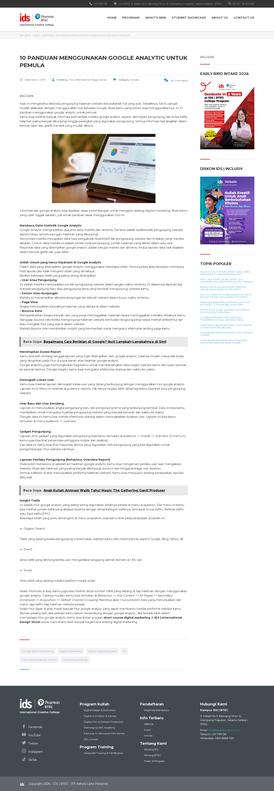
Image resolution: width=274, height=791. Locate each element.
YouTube (34, 735)
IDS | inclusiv (91, 739)
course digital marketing (38, 651)
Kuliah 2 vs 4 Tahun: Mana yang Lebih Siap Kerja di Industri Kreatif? (225, 273)
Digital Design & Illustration (100, 710)
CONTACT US (243, 17)
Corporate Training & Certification (103, 753)
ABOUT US (219, 17)
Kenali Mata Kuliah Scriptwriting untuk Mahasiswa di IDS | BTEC (223, 288)
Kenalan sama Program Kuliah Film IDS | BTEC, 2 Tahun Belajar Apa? (225, 303)
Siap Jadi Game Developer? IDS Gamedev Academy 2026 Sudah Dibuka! (226, 280)
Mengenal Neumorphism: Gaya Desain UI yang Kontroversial (226, 326)
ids (124, 651)
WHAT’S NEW (155, 17)
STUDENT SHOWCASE (189, 17)
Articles (148, 735)
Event (147, 729)
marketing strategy (75, 659)
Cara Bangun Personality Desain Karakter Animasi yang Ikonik (223, 341)
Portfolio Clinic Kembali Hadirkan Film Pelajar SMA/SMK (224, 311)
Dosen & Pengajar (154, 761)
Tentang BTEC (152, 755)
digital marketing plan (102, 651)
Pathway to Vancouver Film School (104, 733)
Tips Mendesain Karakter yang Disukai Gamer (226, 334)
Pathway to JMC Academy (99, 727)
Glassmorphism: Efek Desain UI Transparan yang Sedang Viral (222, 318)
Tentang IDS (151, 749)
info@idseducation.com (224, 730)
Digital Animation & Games (100, 715)
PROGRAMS (131, 17)
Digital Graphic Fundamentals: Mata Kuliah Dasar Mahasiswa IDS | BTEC (226, 295)
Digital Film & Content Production (104, 721)
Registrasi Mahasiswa (156, 710)
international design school (39, 659)
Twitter (32, 743)
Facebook (34, 727)
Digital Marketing (71, 651)
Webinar (149, 723)
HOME (112, 17)
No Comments (179, 80)
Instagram (35, 752)
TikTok (32, 760)
